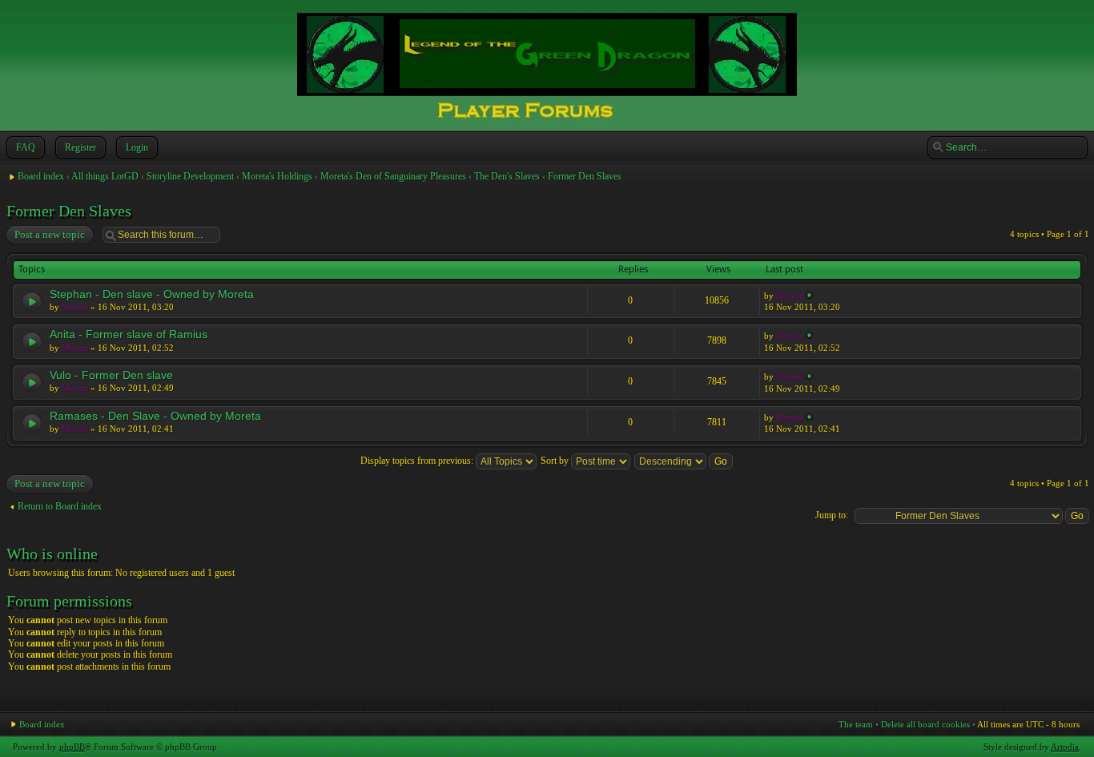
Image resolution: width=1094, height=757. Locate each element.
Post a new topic (49, 234)
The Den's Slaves (507, 176)
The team (856, 724)
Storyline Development (190, 176)
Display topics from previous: (418, 460)
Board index (41, 176)
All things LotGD (105, 176)
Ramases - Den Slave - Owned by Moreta (155, 415)
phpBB (72, 746)
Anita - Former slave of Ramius (128, 334)
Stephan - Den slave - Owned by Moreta (152, 294)
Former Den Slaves (584, 176)
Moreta (75, 307)
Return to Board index (60, 506)
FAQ (25, 147)
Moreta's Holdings (277, 176)
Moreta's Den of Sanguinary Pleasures (393, 176)
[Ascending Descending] (684, 460)
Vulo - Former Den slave (111, 374)
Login (137, 147)
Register (80, 147)
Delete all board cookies (925, 724)
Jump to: (831, 515)
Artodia (1065, 746)
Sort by (556, 460)
